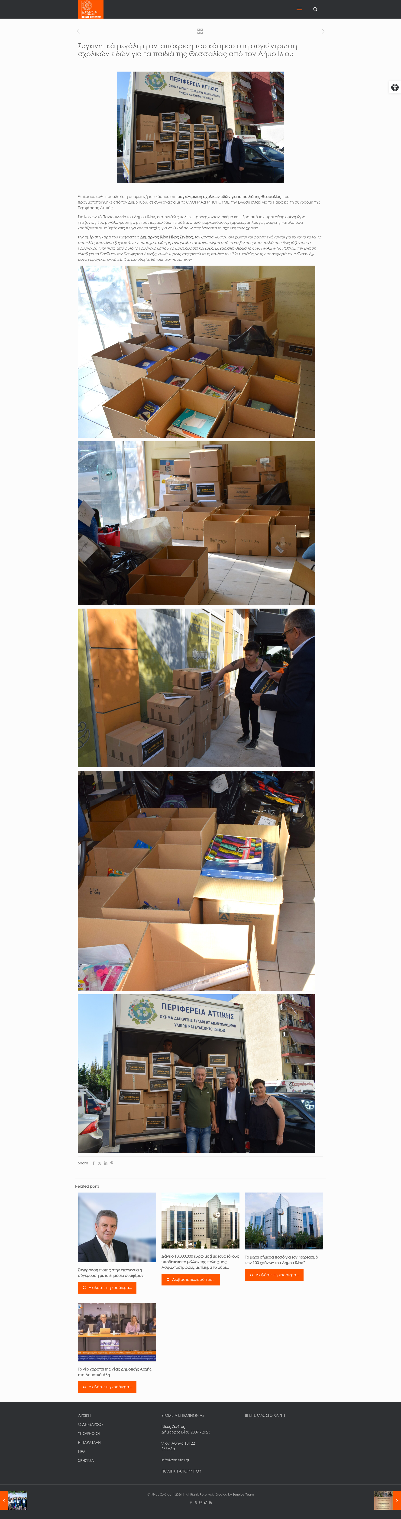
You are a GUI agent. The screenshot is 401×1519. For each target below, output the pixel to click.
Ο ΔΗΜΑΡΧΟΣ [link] (90, 1424)
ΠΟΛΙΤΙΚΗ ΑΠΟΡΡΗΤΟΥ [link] (181, 1471)
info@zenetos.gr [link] (175, 1460)
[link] (395, 87)
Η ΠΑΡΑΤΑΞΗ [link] (89, 1442)
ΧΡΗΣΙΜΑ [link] (86, 1460)
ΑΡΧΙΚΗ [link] (84, 1415)
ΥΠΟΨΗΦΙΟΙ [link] (89, 1433)
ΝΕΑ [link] (82, 1451)
